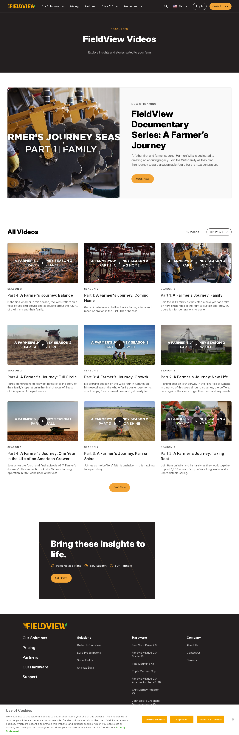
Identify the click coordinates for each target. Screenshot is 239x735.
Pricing (74, 6)
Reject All (181, 719)
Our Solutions (53, 6)
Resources (133, 6)
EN (183, 6)
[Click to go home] (21, 6)
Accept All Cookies (210, 719)
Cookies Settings (154, 719)
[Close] (233, 719)
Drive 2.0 (110, 6)
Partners (90, 6)
